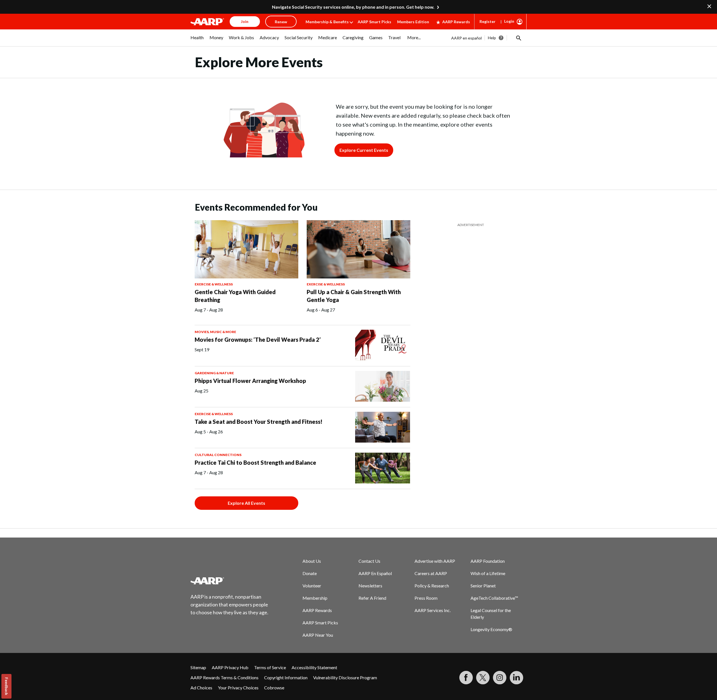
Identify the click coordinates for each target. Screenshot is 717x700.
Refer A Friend (372, 598)
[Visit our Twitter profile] (483, 677)
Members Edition (413, 21)
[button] (518, 37)
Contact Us (369, 561)
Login (509, 21)
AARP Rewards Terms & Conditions (224, 677)
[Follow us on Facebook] (466, 677)
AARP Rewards (456, 21)
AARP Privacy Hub (230, 667)
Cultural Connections (218, 455)
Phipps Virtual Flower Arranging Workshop (250, 380)
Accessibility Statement (314, 667)
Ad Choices (201, 687)
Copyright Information (286, 677)
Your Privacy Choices (238, 687)
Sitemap (198, 667)
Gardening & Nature (214, 373)
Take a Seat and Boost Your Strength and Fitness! (258, 421)
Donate (309, 573)
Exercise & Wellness (214, 284)
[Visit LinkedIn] (516, 677)
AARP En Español (375, 573)
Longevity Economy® (491, 629)
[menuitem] (197, 40)
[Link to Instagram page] (499, 677)
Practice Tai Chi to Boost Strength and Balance (255, 462)
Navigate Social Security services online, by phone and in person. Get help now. (353, 7)
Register (487, 21)
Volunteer (311, 585)
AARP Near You (317, 635)
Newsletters (370, 585)
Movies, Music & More (215, 332)
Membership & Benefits (327, 21)
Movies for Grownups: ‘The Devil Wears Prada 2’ (258, 339)
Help (492, 37)
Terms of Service (270, 667)
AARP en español (466, 38)
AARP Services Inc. (433, 610)
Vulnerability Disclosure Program (345, 677)
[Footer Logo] (229, 580)
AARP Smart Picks (374, 21)
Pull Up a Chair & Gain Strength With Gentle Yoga (354, 296)
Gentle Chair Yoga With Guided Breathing (235, 296)
